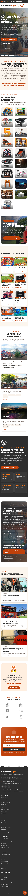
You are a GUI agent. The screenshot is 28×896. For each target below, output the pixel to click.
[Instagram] (5, 786)
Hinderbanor (4, 813)
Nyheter (3, 859)
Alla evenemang (5, 832)
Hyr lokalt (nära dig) (5, 802)
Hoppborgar (4, 811)
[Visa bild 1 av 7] (2, 55)
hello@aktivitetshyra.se (14, 683)
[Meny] (26, 5)
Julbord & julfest (5, 848)
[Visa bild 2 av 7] (6, 55)
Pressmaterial (4, 863)
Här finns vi (3, 857)
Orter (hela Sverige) (6, 809)
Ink (4, 1)
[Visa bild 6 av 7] (21, 55)
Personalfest (4, 845)
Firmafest (3, 820)
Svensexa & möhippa (6, 827)
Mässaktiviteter (4, 838)
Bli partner (3, 868)
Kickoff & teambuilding (6, 841)
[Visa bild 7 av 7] (25, 55)
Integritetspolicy (5, 886)
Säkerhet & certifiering (6, 882)
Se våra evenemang (11, 238)
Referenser (3, 829)
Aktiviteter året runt (5, 800)
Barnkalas (3, 804)
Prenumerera (14, 749)
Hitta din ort (8, 557)
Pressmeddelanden (5, 866)
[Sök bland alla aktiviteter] (18, 5)
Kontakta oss (7, 43)
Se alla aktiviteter (8, 39)
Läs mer (21, 791)
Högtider (3, 807)
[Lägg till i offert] (11, 259)
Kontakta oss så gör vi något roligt (13, 551)
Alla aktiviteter (4, 797)
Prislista (3, 879)
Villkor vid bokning (5, 884)
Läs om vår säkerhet (9, 467)
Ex (2, 1)
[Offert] (22, 5)
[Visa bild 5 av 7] (17, 55)
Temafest (3, 822)
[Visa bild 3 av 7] (10, 55)
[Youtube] (9, 786)
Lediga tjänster (4, 861)
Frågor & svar (4, 877)
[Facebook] (2, 786)
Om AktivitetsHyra (5, 854)
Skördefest (3, 825)
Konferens (3, 843)
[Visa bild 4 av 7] (14, 55)
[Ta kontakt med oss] (25, 893)
